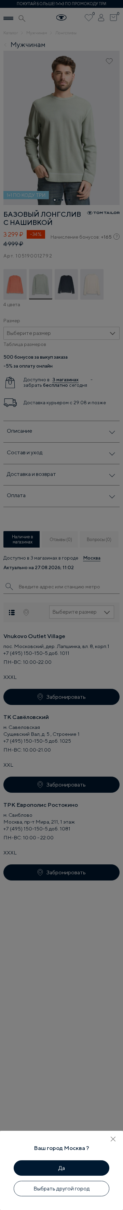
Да (61, 1168)
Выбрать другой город (61, 1188)
